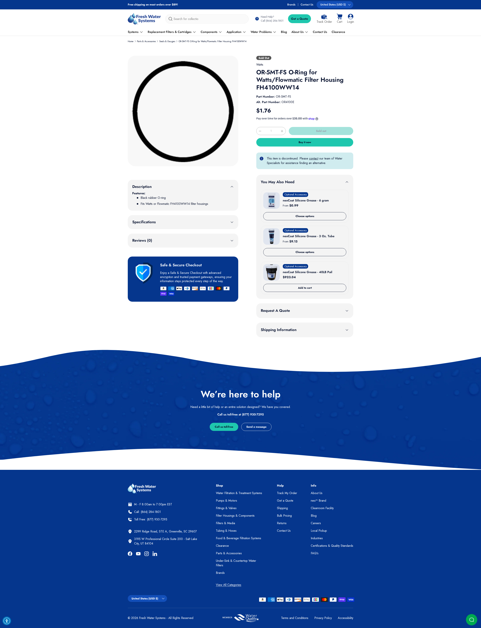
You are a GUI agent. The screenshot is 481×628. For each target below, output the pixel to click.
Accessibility (345, 618)
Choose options (305, 216)
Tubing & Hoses (226, 531)
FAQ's (314, 553)
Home (130, 41)
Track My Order (287, 493)
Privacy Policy (323, 618)
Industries (317, 538)
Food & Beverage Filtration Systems (238, 538)
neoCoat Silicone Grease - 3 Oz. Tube (308, 236)
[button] (339, 18)
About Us (297, 32)
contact (313, 158)
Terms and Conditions (294, 618)
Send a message (256, 427)
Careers (316, 523)
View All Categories (228, 585)
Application (234, 32)
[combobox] (207, 19)
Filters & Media (225, 523)
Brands (291, 4)
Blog (284, 32)
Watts (259, 64)
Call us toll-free (224, 427)
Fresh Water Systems (152, 618)
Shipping (282, 508)
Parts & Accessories (146, 41)
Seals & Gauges (167, 41)
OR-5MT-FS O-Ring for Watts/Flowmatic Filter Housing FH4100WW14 (213, 41)
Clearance (338, 32)
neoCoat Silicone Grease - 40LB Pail (307, 272)
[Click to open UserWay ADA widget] (6, 621)
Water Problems (261, 32)
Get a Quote (299, 19)
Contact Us (307, 4)
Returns (282, 523)
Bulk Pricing (284, 515)
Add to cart (305, 288)
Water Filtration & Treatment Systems (239, 493)
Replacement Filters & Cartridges (169, 32)
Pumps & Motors (226, 500)
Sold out (321, 131)
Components (209, 32)
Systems (133, 32)
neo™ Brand (318, 500)
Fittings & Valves (226, 508)
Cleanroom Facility (322, 508)
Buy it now (305, 142)
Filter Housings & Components (235, 515)
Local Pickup (319, 531)
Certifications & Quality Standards (332, 546)
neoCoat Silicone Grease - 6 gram (306, 200)
